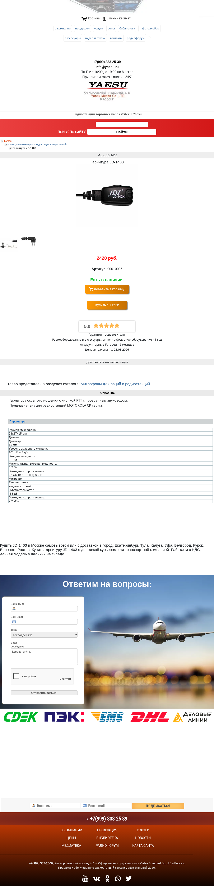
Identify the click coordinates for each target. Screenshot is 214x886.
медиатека (71, 846)
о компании (71, 830)
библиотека (107, 838)
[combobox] (122, 124)
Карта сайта (143, 846)
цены (71, 838)
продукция (107, 830)
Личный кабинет (119, 18)
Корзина (94, 18)
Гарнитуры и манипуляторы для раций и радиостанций (37, 144)
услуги (143, 830)
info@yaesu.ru (107, 67)
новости (143, 838)
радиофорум (107, 846)
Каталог (8, 141)
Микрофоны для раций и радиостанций (115, 384)
